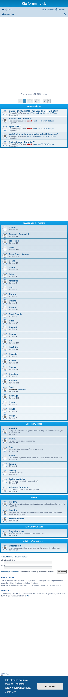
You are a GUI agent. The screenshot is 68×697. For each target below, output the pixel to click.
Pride (11, 321)
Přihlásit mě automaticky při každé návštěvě (37, 572)
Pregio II (13, 327)
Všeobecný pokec (34, 424)
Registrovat (21, 557)
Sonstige (13, 374)
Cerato (12, 261)
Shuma (12, 367)
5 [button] (38, 101)
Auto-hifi (13, 428)
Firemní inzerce (16, 518)
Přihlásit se (7, 557)
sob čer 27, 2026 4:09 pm (44, 129)
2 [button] (28, 101)
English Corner (16, 531)
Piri (28, 596)
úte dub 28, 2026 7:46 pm (46, 136)
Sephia (12, 361)
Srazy (12, 447)
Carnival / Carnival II (19, 234)
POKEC (12, 439)
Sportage (13, 396)
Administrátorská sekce (34, 541)
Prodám (13, 502)
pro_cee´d (14, 241)
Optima (12, 301)
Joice (11, 274)
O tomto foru (15, 546)
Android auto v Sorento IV (22, 142)
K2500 (12, 409)
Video (12, 455)
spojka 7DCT (15, 126)
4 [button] (35, 101)
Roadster (13, 354)
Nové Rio (13, 347)
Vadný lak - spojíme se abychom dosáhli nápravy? (33, 134)
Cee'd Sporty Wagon (19, 254)
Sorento (13, 381)
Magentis (13, 281)
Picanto (12, 307)
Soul (11, 387)
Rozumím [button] (50, 686)
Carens (12, 227)
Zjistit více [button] (10, 692)
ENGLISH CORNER (34, 527)
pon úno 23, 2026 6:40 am (44, 144)
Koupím (13, 510)
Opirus (12, 294)
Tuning (12, 464)
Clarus (12, 267)
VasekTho (30, 113)
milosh (29, 121)
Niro (11, 287)
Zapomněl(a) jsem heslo (10, 572)
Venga (12, 416)
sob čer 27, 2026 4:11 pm (44, 121)
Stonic (12, 402)
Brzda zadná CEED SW (20, 119)
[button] (20, 101)
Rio (10, 341)
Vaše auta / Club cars (19, 487)
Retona (12, 334)
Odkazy (12, 470)
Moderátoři (22, 389)
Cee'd (11, 247)
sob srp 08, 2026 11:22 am (46, 113)
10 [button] (45, 101)
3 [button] (31, 101)
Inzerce (34, 497)
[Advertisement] (34, 55)
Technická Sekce (17, 479)
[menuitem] (8, 10)
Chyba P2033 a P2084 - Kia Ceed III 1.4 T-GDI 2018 (33, 111)
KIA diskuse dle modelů (34, 223)
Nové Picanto (15, 314)
